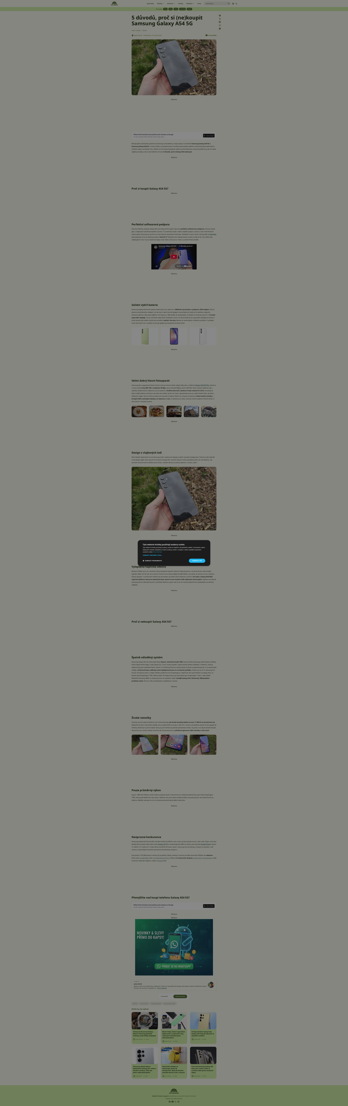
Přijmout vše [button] (197, 560)
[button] (174, 555)
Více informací (157, 552)
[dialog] (174, 553)
